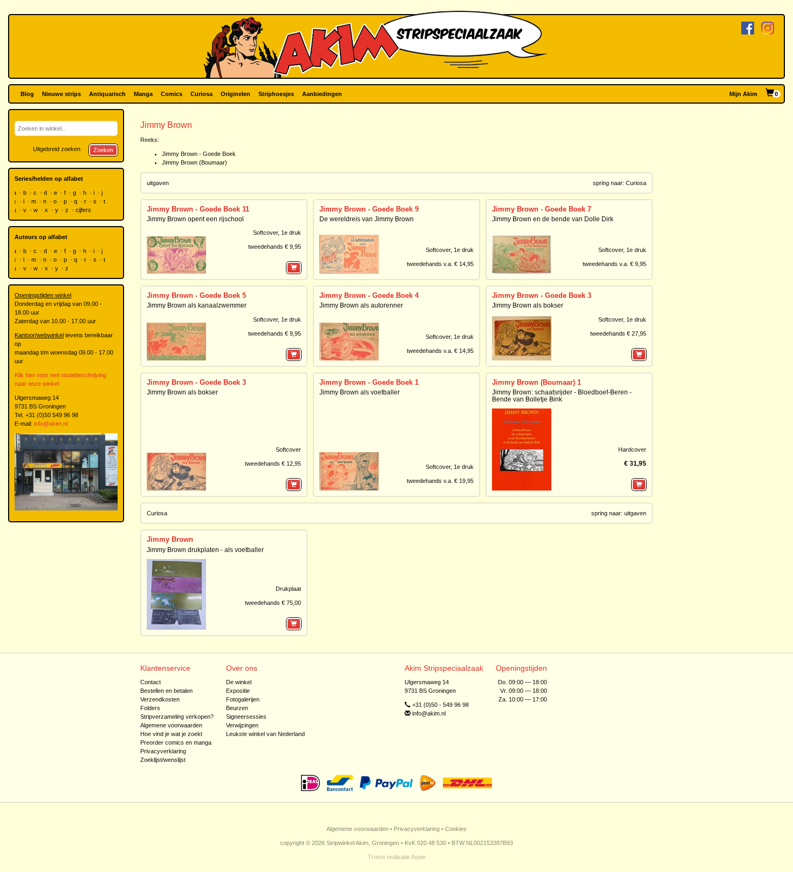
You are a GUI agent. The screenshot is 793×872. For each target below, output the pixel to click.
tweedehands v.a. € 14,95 (440, 264)
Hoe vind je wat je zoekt (171, 734)
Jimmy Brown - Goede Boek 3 (541, 295)
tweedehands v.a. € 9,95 (614, 264)
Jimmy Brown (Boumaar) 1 (536, 382)
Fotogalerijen (242, 699)
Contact (150, 682)
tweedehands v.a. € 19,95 (440, 481)
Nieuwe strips (61, 94)
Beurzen (237, 708)
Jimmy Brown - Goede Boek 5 (196, 295)
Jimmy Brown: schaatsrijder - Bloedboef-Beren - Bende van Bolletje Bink (562, 396)
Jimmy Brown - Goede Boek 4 (369, 295)
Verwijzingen (242, 725)
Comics (171, 94)
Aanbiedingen (322, 94)
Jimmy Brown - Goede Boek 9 (369, 209)
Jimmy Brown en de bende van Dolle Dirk (552, 219)
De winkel (238, 682)
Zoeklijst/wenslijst (163, 760)
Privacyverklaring (163, 751)
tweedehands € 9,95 (274, 246)
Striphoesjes (276, 94)
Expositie (238, 690)
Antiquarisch (107, 94)
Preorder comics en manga (175, 742)
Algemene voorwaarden (171, 725)
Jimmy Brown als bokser (527, 305)
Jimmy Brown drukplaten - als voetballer (205, 550)
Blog (27, 94)
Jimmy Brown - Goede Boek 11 (198, 209)
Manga (143, 94)
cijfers (84, 210)
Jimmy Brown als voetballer (359, 392)
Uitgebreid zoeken (56, 149)
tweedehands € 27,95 (618, 333)
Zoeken (103, 150)
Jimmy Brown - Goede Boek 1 (369, 382)
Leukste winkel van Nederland (265, 734)
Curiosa (201, 94)
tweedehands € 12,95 (273, 463)
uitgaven (635, 513)
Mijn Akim (743, 94)
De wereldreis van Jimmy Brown (366, 219)
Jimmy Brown (170, 539)
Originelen (235, 94)
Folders (150, 708)
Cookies (456, 829)
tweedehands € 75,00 (273, 603)
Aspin (418, 857)
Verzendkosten (160, 699)
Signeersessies (246, 716)
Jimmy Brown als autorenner (361, 305)
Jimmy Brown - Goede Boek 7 (541, 209)
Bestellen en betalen (166, 690)
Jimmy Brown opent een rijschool (195, 219)
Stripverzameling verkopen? (177, 716)
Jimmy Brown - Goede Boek (199, 154)
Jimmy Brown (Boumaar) (194, 162)
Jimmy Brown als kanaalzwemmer (197, 305)
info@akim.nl (50, 423)
